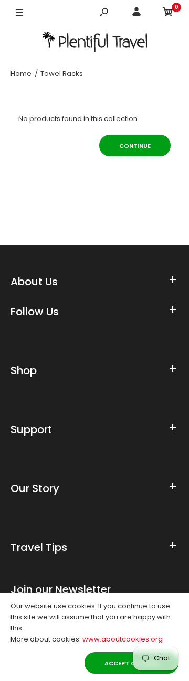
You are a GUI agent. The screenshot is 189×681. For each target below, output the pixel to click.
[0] (168, 13)
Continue (135, 146)
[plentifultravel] (94, 43)
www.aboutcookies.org (122, 639)
